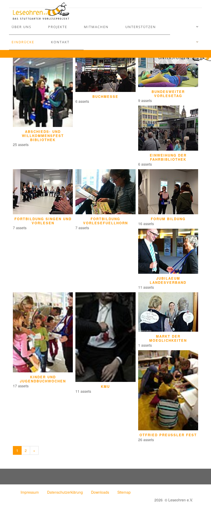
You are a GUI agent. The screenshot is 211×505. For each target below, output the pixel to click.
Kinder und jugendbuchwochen (43, 379)
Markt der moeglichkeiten (168, 338)
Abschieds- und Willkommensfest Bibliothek (43, 136)
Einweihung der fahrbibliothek (168, 157)
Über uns (21, 26)
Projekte (57, 26)
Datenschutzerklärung (65, 492)
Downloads (100, 492)
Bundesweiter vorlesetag (168, 94)
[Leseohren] (41, 11)
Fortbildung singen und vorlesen (43, 221)
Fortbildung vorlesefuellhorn (105, 221)
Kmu (105, 386)
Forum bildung (168, 219)
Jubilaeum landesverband (168, 280)
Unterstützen (140, 26)
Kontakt (60, 42)
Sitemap (124, 492)
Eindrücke (23, 42)
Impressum (30, 492)
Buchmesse (105, 97)
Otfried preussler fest (168, 435)
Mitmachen (96, 26)
